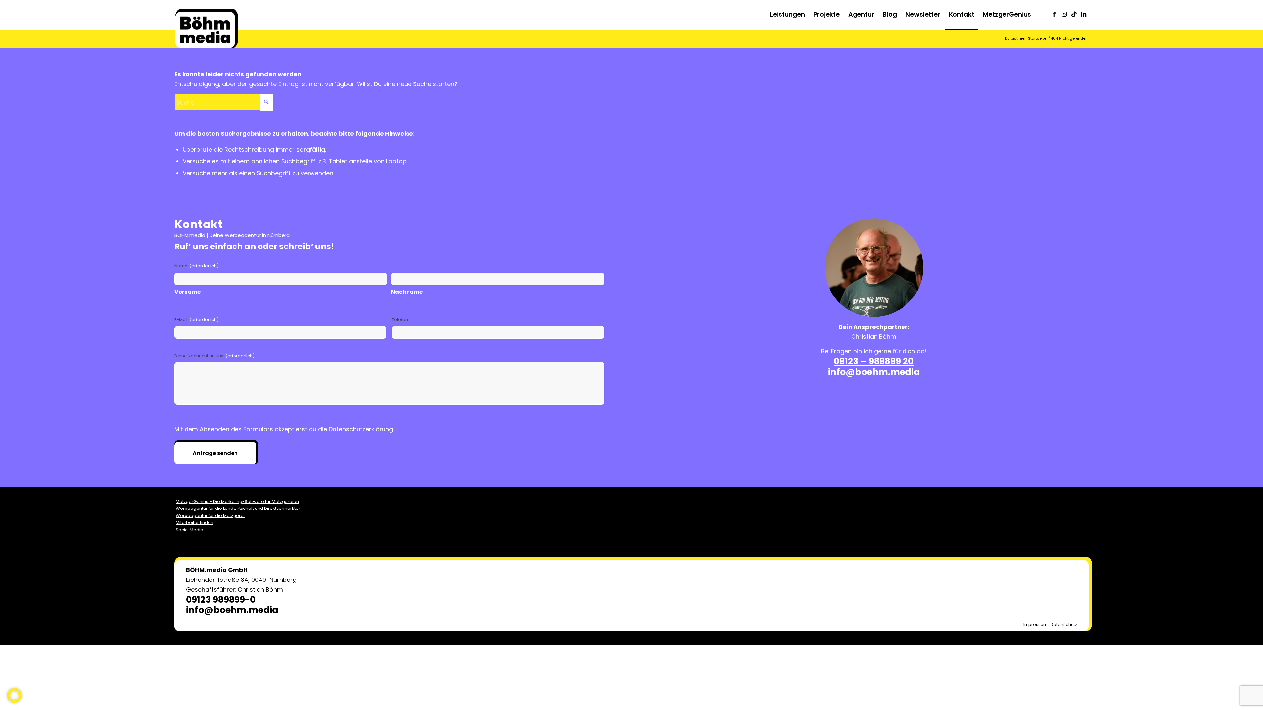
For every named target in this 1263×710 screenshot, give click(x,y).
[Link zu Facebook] (1054, 14)
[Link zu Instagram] (1064, 14)
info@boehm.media (874, 372)
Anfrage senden (215, 453)
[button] (14, 695)
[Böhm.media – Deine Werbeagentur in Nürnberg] (206, 21)
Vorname (187, 292)
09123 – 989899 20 (874, 361)
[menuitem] (787, 14)
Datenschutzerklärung (361, 429)
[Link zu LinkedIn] (1084, 14)
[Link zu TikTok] (1074, 14)
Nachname (407, 292)
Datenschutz (1064, 624)
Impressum (1035, 624)
